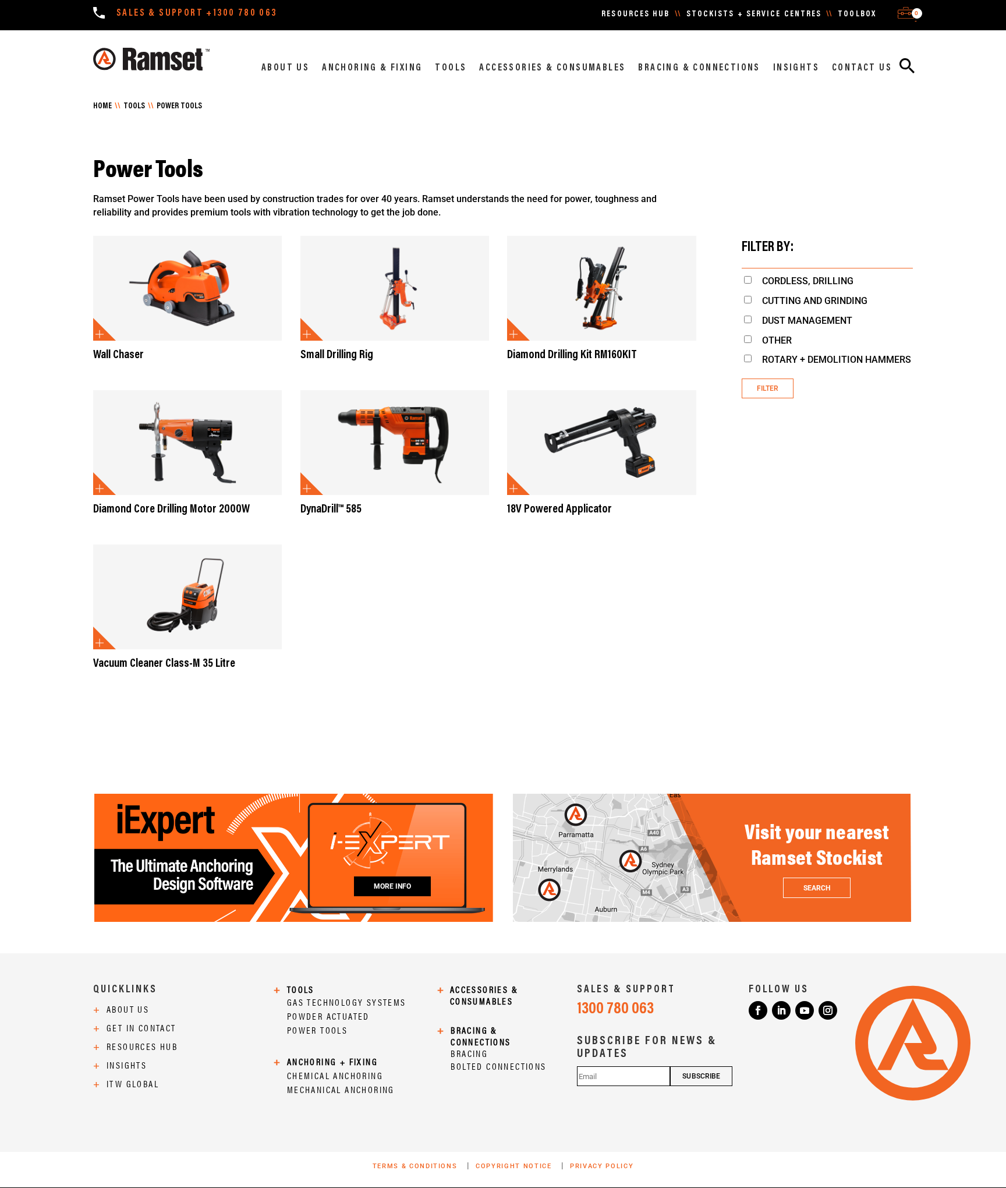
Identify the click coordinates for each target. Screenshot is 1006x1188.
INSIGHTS (796, 67)
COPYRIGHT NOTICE (515, 1166)
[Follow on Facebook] (758, 1010)
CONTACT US (862, 67)
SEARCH (816, 888)
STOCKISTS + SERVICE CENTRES (754, 14)
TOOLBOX (857, 14)
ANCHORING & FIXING (372, 67)
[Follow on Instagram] (828, 1010)
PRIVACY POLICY (601, 1166)
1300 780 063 (615, 1009)
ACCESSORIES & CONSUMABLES (552, 67)
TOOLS (450, 67)
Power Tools (179, 106)
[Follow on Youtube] (804, 1010)
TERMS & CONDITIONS (416, 1166)
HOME (102, 106)
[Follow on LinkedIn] (781, 1010)
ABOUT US (285, 67)
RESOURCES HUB (635, 14)
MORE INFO (393, 886)
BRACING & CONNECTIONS (699, 67)
